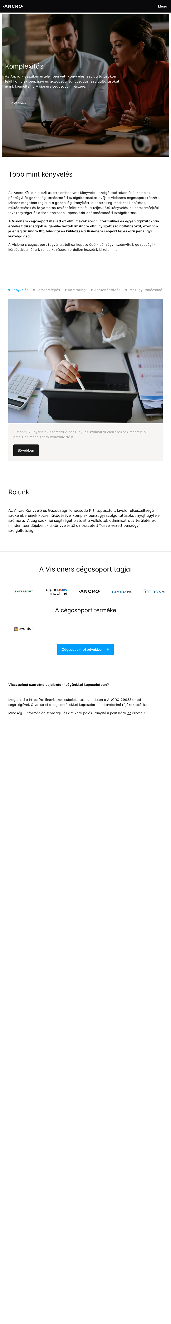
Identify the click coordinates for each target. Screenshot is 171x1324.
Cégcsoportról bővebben (82, 649)
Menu (162, 6)
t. (125, 705)
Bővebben (17, 103)
